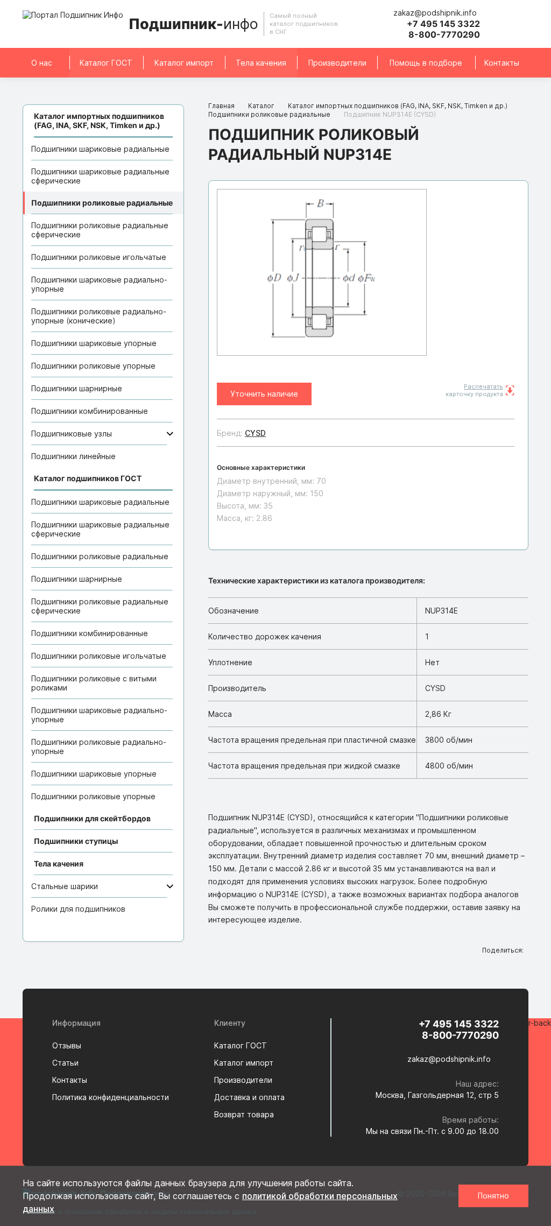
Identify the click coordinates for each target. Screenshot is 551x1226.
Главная (221, 106)
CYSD (255, 433)
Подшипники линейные (73, 456)
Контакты (501, 62)
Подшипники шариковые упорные (94, 343)
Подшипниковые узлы (71, 433)
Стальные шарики (64, 886)
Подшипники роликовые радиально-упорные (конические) (98, 316)
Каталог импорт (184, 62)
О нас (41, 62)
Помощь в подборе (426, 62)
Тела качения (261, 62)
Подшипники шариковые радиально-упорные (99, 284)
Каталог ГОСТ (106, 62)
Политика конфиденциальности (110, 1097)
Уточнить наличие (264, 393)
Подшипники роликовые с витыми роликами (94, 683)
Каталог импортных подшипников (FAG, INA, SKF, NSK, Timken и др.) (397, 106)
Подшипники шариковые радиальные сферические (100, 176)
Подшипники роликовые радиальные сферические (99, 230)
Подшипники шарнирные (76, 388)
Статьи (65, 1062)
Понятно (493, 1195)
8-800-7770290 (444, 34)
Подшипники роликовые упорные (93, 365)
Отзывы (66, 1045)
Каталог (261, 106)
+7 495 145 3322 (443, 23)
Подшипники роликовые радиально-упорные (98, 746)
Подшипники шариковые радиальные (100, 148)
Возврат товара (244, 1114)
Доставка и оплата (249, 1097)
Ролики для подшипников (78, 908)
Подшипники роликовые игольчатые (98, 257)
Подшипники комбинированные (89, 410)
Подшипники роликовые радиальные (102, 202)
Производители (337, 62)
